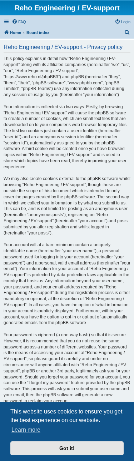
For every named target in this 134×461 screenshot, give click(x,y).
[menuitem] (19, 22)
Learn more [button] (25, 430)
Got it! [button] (67, 448)
